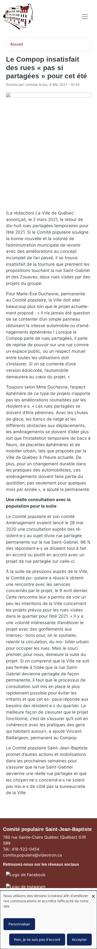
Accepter (79, 939)
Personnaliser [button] (19, 924)
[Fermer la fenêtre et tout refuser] (93, 894)
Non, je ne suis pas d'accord (37, 939)
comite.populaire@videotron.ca (32, 855)
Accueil (16, 44)
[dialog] (48, 920)
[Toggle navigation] (85, 16)
